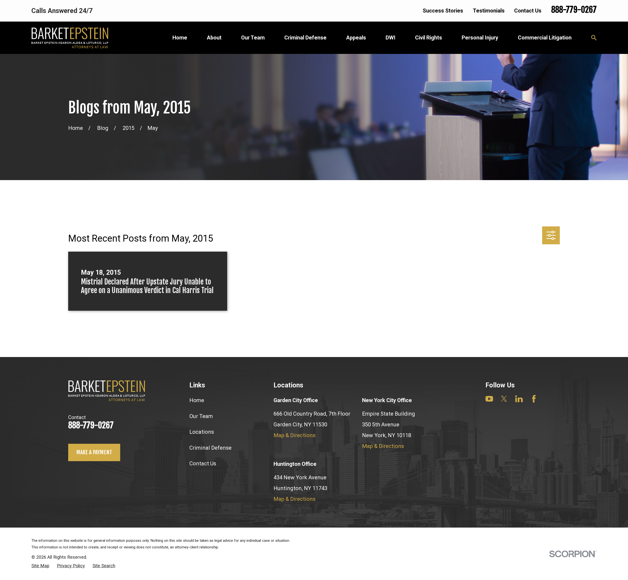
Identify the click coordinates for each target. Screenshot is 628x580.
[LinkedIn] (519, 399)
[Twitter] (504, 399)
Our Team (201, 416)
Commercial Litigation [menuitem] (545, 38)
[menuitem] (40, 565)
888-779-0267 (574, 10)
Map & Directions (294, 435)
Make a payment (94, 452)
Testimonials (489, 11)
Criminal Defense (210, 448)
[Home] (69, 37)
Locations (201, 432)
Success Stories (443, 11)
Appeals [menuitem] (356, 38)
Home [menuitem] (179, 38)
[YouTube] (489, 399)
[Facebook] (534, 399)
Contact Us (527, 11)
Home (196, 400)
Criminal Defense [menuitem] (305, 38)
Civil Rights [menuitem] (428, 38)
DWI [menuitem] (390, 38)
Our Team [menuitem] (253, 38)
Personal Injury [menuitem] (480, 38)
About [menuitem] (214, 38)
